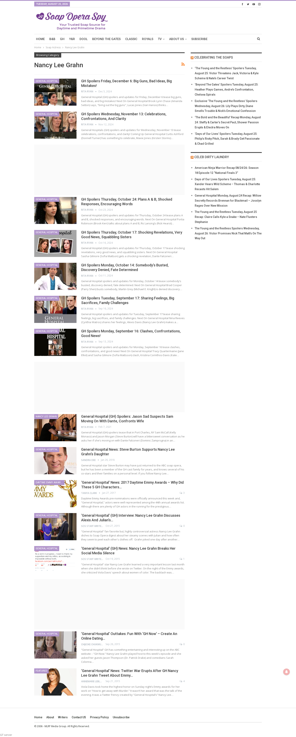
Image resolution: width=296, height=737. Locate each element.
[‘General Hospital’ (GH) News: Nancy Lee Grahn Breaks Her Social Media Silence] (55, 559)
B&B (52, 39)
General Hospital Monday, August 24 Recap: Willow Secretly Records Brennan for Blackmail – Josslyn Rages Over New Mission (228, 200)
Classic (131, 39)
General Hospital (47, 81)
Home (38, 717)
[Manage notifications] (286, 672)
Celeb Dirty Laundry (211, 157)
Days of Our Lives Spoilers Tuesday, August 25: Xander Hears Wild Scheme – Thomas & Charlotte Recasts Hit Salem (227, 184)
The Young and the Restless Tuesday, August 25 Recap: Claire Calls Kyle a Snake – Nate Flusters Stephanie (226, 217)
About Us (176, 39)
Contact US (79, 717)
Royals (147, 39)
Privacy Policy (99, 717)
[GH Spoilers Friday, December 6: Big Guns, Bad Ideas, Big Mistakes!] (55, 92)
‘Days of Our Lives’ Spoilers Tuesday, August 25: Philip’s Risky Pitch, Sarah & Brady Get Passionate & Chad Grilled (227, 138)
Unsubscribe (121, 717)
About (50, 717)
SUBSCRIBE (199, 39)
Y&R (72, 39)
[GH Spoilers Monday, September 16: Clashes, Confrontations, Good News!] (55, 342)
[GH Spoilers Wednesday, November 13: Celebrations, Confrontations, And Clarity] (55, 125)
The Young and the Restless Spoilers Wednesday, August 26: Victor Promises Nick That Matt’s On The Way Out (228, 233)
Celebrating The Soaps (213, 57)
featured (41, 670)
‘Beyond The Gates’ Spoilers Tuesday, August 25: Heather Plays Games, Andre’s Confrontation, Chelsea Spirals (226, 89)
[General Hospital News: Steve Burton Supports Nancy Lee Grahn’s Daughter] (55, 460)
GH (62, 39)
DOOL (84, 39)
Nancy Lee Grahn (46, 416)
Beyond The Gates (106, 39)
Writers (63, 717)
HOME (40, 39)
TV (160, 39)
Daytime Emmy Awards (50, 482)
